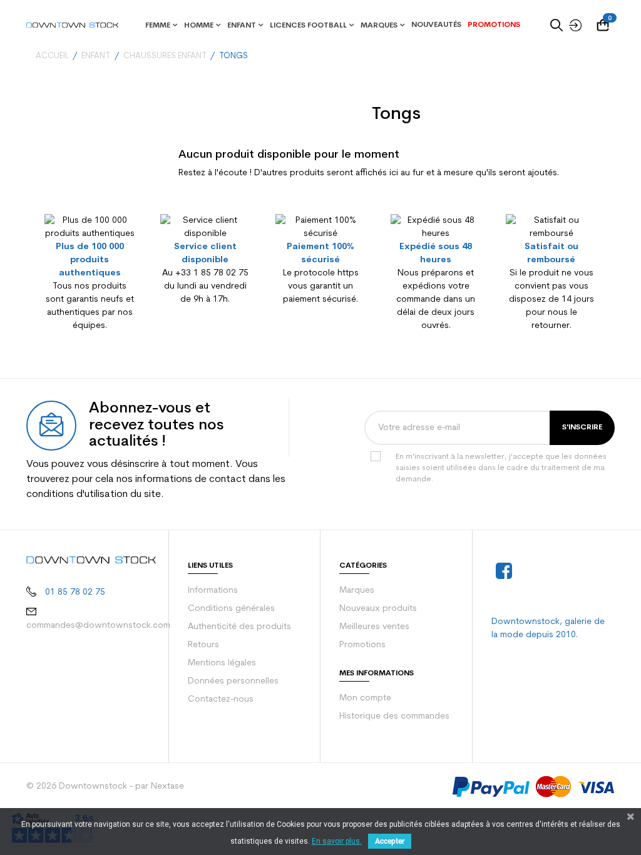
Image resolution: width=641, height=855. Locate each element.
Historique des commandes (394, 716)
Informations (213, 590)
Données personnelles (233, 681)
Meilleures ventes (374, 627)
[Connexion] (572, 25)
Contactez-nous (221, 699)
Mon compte (365, 698)
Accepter (389, 841)
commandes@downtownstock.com (98, 625)
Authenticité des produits (239, 627)
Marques (356, 590)
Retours (203, 645)
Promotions (362, 645)
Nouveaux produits (378, 608)
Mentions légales (222, 663)
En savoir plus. (337, 841)
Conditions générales (231, 608)
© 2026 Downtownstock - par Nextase (105, 786)
